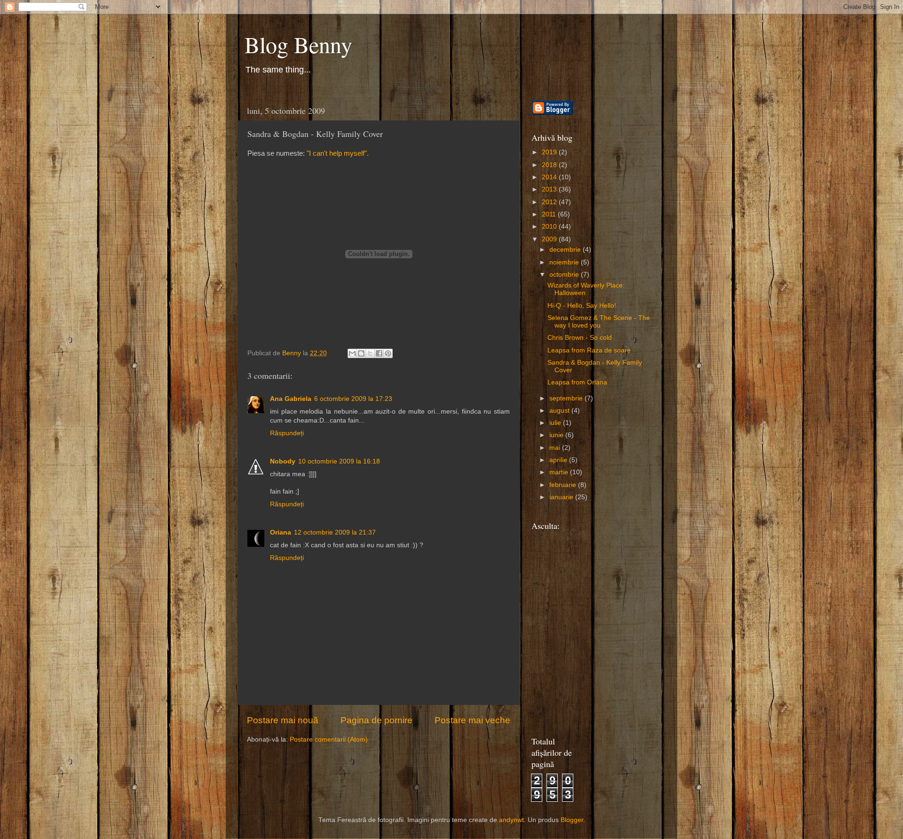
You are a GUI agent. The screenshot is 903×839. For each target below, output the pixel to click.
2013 (550, 189)
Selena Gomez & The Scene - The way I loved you (598, 321)
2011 (550, 214)
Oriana (280, 532)
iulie (556, 422)
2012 (550, 202)
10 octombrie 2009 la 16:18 (339, 461)
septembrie (567, 398)
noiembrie (565, 262)
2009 (550, 239)
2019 (550, 152)
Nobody (282, 461)
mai (555, 447)
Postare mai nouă (282, 720)
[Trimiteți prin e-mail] (352, 353)
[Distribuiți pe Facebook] (379, 353)
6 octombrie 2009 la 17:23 (353, 398)
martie (559, 472)
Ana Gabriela (290, 398)
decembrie (566, 249)
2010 (550, 226)
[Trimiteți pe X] (370, 353)
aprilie (559, 459)
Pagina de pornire (376, 720)
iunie (557, 435)
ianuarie (562, 497)
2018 (550, 164)
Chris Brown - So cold (579, 337)
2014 (550, 177)
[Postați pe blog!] (361, 353)
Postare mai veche (472, 720)
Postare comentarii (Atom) (329, 739)
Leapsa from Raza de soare (589, 350)
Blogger (572, 819)
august (560, 410)
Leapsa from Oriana (577, 382)
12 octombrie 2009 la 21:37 (335, 532)
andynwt (511, 819)
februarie (563, 484)
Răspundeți (287, 433)
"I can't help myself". (338, 153)
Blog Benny (298, 44)
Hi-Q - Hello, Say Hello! (581, 305)
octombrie (565, 274)
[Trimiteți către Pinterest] (388, 353)
